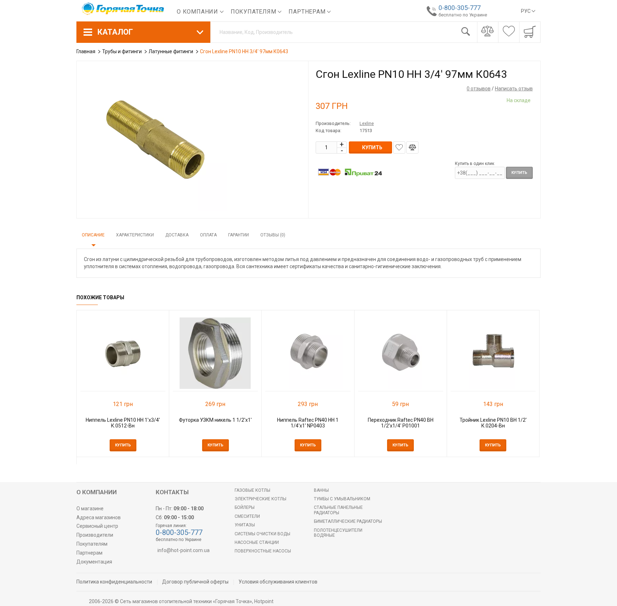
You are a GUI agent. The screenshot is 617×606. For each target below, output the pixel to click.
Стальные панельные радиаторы (338, 510)
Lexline (367, 123)
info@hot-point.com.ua (183, 550)
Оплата (208, 234)
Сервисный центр (97, 526)
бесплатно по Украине (462, 14)
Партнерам (308, 11)
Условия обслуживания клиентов (278, 582)
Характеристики (135, 234)
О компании (198, 11)
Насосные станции (257, 542)
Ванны (321, 490)
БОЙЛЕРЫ (245, 507)
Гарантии (238, 234)
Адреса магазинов (98, 517)
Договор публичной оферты (195, 582)
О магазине (90, 508)
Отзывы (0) (272, 234)
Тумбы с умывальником (342, 498)
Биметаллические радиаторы (348, 521)
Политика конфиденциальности (114, 582)
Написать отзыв (514, 88)
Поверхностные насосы (263, 551)
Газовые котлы (252, 490)
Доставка (177, 234)
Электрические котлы (260, 498)
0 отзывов (479, 88)
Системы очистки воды (262, 533)
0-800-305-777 (459, 7)
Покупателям (254, 11)
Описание (93, 234)
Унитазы (245, 524)
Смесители (247, 516)
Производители (94, 535)
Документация (94, 562)
